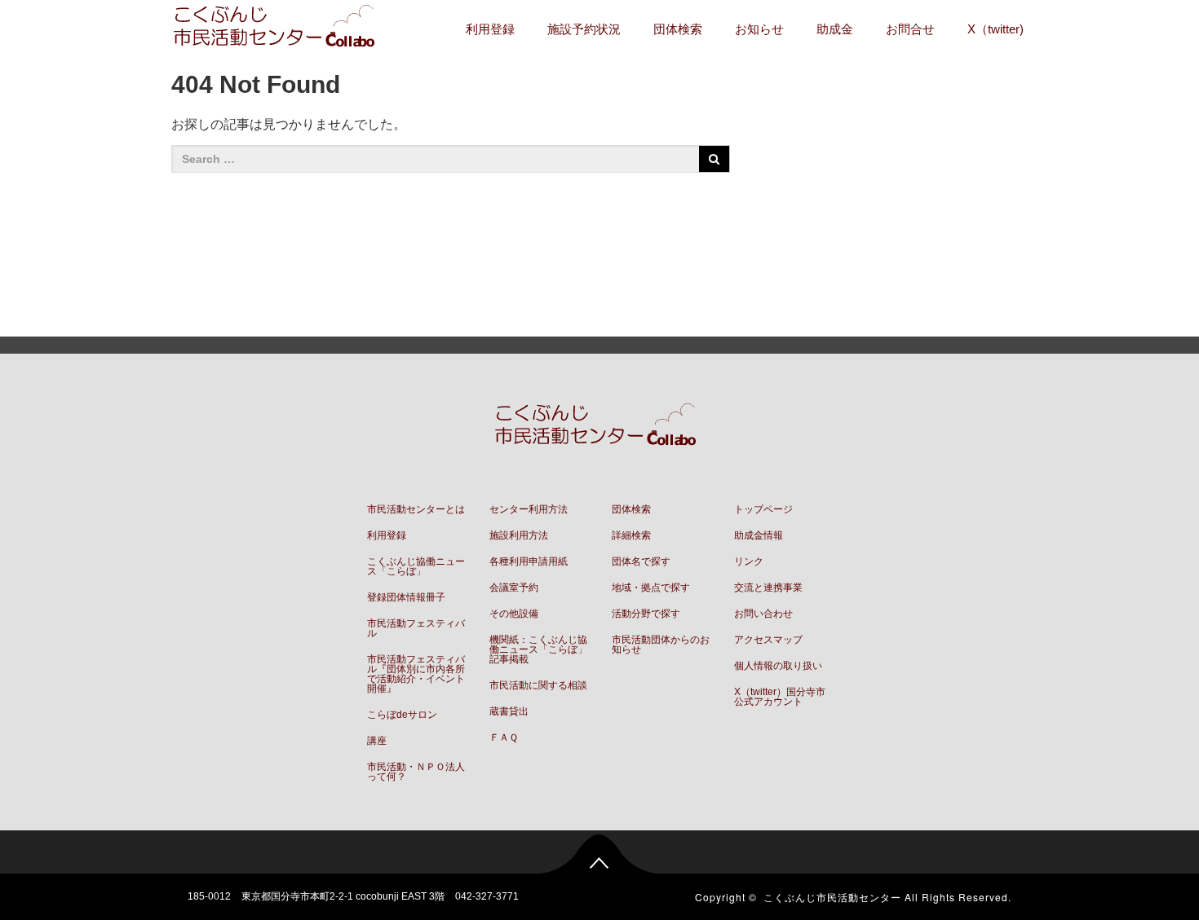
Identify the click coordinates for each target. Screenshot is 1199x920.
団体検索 (677, 29)
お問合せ (910, 29)
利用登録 (490, 29)
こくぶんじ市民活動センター (832, 897)
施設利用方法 (518, 535)
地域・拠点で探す (651, 587)
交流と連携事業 (768, 587)
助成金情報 (758, 535)
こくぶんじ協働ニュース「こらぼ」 (416, 566)
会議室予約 (513, 587)
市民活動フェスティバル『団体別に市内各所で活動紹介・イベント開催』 (416, 674)
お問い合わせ (763, 613)
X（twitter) (995, 29)
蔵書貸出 (509, 711)
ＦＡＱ (503, 737)
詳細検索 (631, 535)
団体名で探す (641, 561)
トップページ (763, 509)
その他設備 (513, 613)
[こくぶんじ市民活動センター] (278, 28)
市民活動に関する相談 (538, 685)
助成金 (834, 29)
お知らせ (759, 29)
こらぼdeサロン (402, 714)
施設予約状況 (584, 29)
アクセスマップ (768, 639)
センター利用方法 (528, 509)
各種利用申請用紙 (528, 561)
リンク (748, 561)
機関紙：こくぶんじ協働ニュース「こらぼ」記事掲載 (538, 649)
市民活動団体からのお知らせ (661, 644)
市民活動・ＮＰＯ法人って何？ (416, 771)
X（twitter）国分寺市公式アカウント (779, 696)
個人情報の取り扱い (778, 665)
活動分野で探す (646, 613)
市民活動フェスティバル (416, 628)
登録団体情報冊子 (406, 597)
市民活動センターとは (416, 509)
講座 (377, 740)
